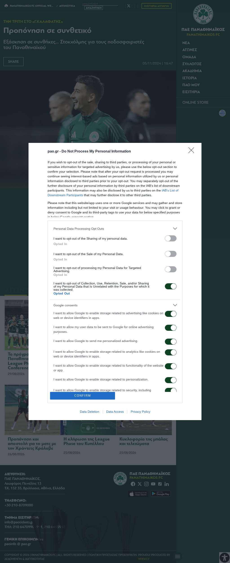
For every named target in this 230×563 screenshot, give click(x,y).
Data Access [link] (115, 411)
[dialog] (115, 281)
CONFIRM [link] (82, 395)
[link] (192, 151)
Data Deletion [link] (89, 411)
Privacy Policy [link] (140, 411)
